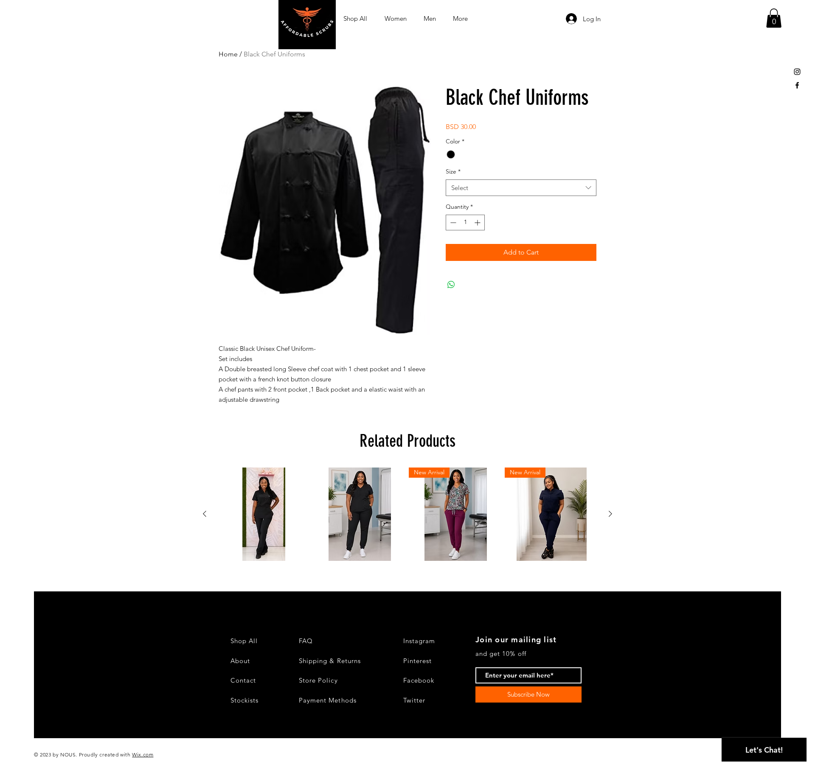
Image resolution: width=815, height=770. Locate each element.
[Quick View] (263, 514)
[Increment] (478, 222)
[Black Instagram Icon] (797, 71)
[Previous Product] (205, 514)
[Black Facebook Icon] (797, 85)
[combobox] (521, 187)
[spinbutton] (465, 222)
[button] (774, 18)
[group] (407, 514)
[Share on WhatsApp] (451, 285)
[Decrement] (452, 222)
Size (453, 171)
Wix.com (142, 754)
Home (228, 54)
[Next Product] (610, 514)
